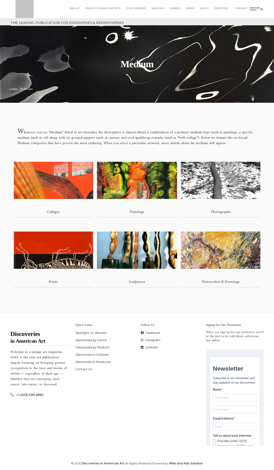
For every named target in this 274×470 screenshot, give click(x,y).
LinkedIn (151, 347)
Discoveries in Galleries (92, 354)
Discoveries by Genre (91, 340)
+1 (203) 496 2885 (29, 395)
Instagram (152, 340)
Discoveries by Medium (92, 347)
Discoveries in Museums (93, 362)
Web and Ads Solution (186, 463)
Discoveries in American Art (103, 463)
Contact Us (83, 369)
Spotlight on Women (91, 333)
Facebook (152, 333)
